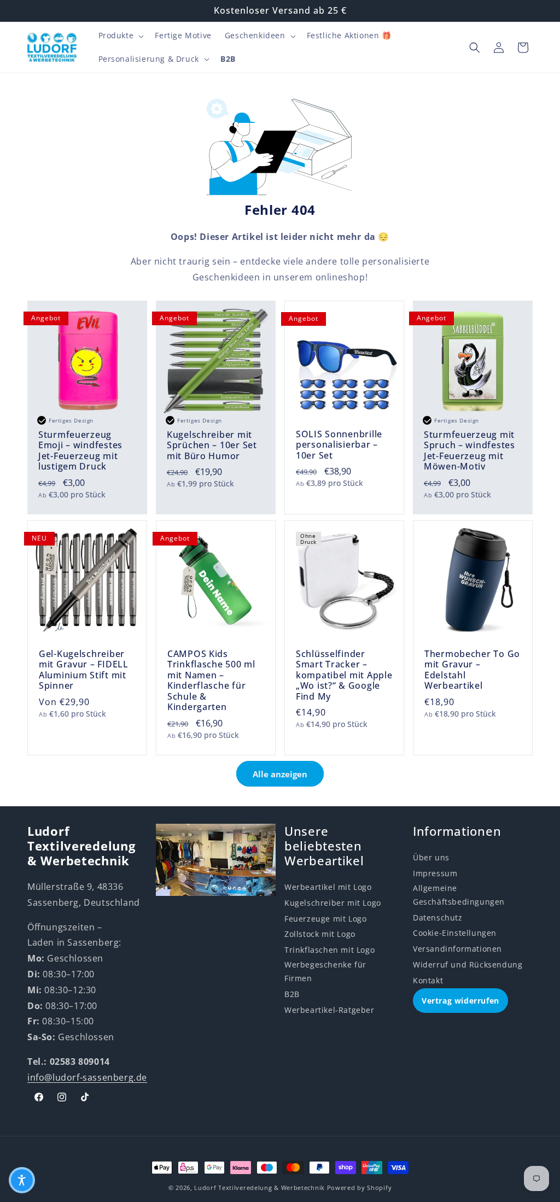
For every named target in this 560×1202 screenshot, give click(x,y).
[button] (120, 35)
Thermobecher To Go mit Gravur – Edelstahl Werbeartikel (472, 670)
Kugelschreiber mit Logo (332, 903)
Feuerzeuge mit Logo (325, 918)
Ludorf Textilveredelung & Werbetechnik (259, 1187)
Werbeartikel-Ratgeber (329, 1010)
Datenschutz (438, 917)
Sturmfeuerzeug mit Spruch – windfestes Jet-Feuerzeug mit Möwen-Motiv (469, 451)
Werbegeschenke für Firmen (325, 971)
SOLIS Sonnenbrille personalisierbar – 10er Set (339, 445)
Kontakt (428, 980)
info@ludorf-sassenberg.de (87, 1077)
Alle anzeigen (280, 774)
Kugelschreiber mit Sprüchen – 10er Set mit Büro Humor (212, 445)
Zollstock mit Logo (319, 934)
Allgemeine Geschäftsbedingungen (459, 895)
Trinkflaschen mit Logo (329, 950)
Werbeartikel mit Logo (328, 887)
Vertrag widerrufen (460, 1000)
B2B (292, 994)
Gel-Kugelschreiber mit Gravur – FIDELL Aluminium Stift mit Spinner (84, 670)
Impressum (435, 873)
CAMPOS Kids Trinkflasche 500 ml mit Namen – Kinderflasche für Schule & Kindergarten (211, 681)
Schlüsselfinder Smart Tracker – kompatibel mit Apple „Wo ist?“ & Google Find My (344, 675)
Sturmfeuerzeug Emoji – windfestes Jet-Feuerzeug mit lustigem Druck (80, 451)
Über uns (431, 857)
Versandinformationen (457, 948)
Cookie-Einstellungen (455, 933)
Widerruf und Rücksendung (467, 964)
